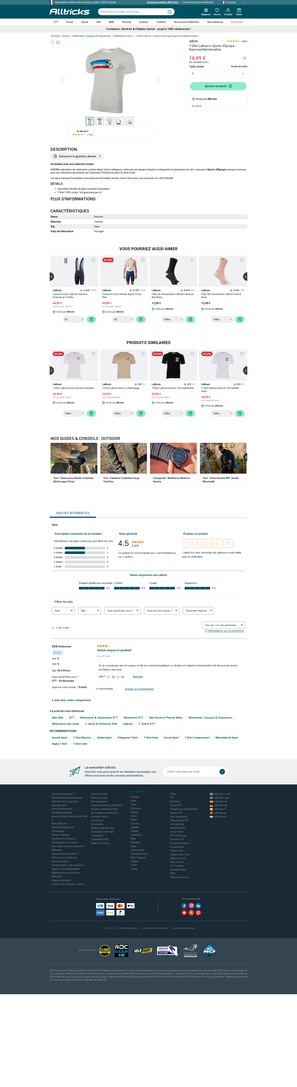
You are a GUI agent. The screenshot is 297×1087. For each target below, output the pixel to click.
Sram (134, 816)
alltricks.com (221, 797)
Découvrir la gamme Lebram (77, 156)
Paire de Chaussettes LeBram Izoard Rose (221, 296)
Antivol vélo (176, 850)
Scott (133, 865)
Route (70, 22)
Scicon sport (171, 737)
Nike (133, 838)
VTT (56, 22)
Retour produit (99, 797)
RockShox (136, 834)
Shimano (136, 808)
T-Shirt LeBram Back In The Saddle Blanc (220, 390)
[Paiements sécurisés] (115, 909)
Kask (133, 800)
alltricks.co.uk (222, 794)
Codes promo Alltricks (64, 857)
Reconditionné (215, 22)
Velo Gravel (176, 862)
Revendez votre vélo (102, 831)
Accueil (55, 36)
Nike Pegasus (138, 857)
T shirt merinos (82, 737)
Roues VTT (176, 812)
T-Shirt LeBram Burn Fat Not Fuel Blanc (74, 388)
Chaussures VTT (179, 820)
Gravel (84, 22)
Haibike (135, 827)
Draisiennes (177, 847)
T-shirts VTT (147, 723)
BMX (111, 22)
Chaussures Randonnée (183, 809)
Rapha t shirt (59, 743)
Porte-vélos (177, 831)
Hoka (133, 846)
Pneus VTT (176, 805)
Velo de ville (177, 824)
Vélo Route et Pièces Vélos (166, 717)
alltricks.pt (220, 812)
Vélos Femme (178, 858)
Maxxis (135, 812)
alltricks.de (220, 805)
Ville (98, 22)
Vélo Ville (57, 717)
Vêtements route (123, 36)
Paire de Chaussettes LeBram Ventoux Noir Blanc (173, 296)
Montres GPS (177, 828)
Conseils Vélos (99, 816)
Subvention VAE (99, 839)
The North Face (139, 853)
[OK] (222, 771)
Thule (134, 804)
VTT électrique (178, 835)
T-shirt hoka (151, 737)
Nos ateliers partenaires (104, 812)
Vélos (173, 794)
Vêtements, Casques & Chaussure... (211, 717)
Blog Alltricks (59, 823)
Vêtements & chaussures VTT (99, 717)
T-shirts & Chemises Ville (101, 723)
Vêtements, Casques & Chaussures (91, 36)
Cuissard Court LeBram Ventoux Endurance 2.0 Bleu (70, 296)
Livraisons (97, 820)
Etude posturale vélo (102, 828)
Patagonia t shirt (128, 737)
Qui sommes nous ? (63, 794)
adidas (135, 861)
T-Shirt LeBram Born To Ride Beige (121, 388)
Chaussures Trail (179, 854)
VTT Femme (177, 865)
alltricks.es (220, 801)
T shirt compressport (197, 737)
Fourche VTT (177, 839)
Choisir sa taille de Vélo (104, 809)
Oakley (134, 831)
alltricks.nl (220, 816)
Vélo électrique (178, 816)
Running (126, 22)
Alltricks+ (57, 876)
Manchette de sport (227, 737)
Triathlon (161, 22)
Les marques (137, 791)
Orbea (134, 869)
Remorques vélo (179, 877)
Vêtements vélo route (65, 723)
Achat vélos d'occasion (65, 842)
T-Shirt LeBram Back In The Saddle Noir (173, 388)
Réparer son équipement (65, 869)
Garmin (135, 823)
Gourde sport (59, 737)
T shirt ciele (80, 743)
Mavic (134, 819)
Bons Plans (237, 22)
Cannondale (137, 850)
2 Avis (90, 135)
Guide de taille (239, 66)
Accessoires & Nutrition (186, 22)
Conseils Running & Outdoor (107, 805)
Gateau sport (104, 737)
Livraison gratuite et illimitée (180, 2)
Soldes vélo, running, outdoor (68, 884)
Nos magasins (99, 801)
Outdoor (143, 22)
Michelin (135, 842)
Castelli (135, 797)
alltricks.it (220, 809)
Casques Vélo (178, 869)
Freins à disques (179, 843)
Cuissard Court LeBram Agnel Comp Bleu (121, 296)
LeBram (193, 41)
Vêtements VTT (133, 717)
